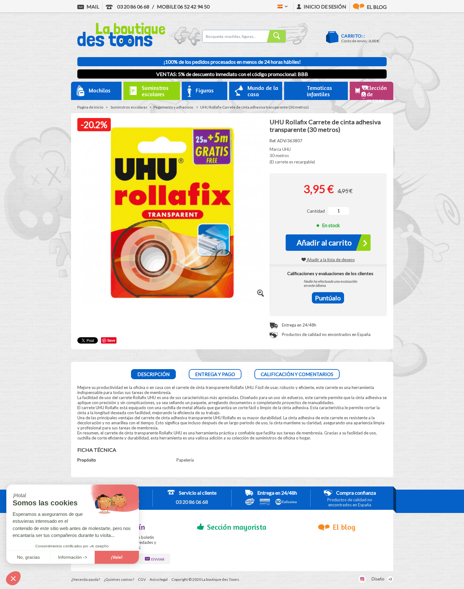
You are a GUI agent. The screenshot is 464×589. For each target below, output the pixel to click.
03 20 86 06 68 (132, 6)
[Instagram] (362, 579)
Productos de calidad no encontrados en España (326, 334)
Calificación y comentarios (297, 374)
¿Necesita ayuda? (85, 579)
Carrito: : (353, 35)
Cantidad (316, 211)
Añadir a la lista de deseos (330, 259)
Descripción (153, 374)
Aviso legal (159, 579)
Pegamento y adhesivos (173, 107)
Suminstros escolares (128, 107)
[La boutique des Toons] (121, 45)
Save (111, 340)
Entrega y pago (215, 374)
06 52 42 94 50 (183, 6)
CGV (142, 579)
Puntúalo (328, 298)
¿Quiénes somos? (119, 579)
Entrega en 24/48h (298, 324)
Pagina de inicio (90, 107)
